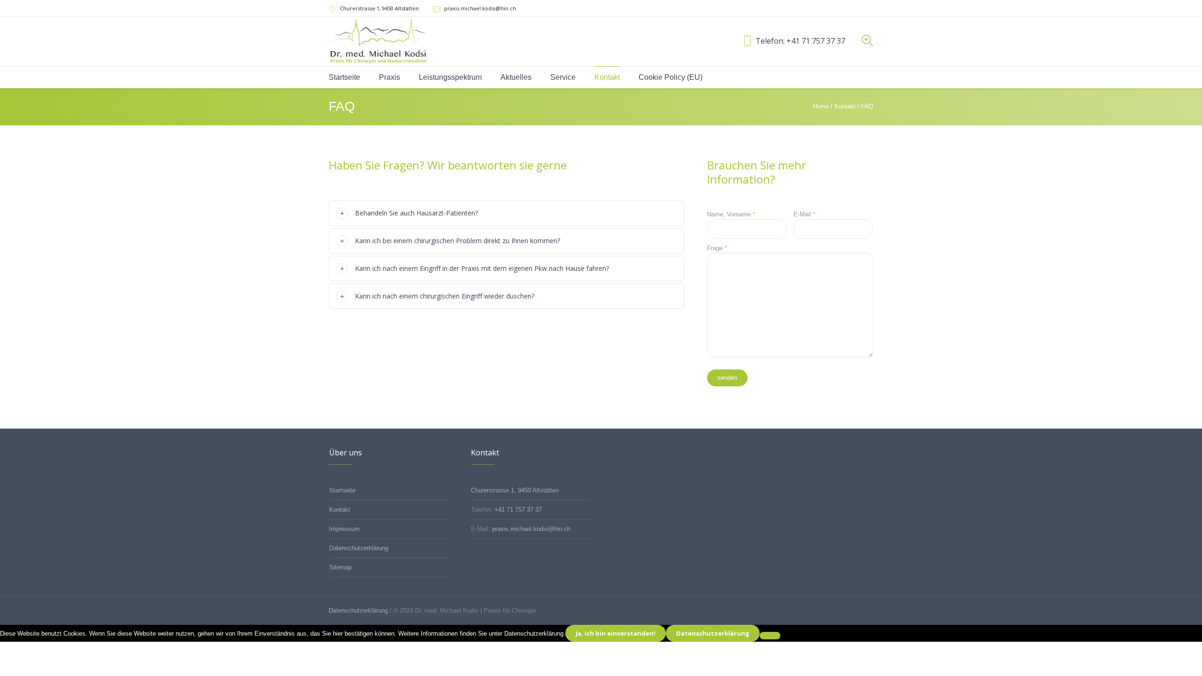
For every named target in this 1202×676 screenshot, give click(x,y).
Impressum (344, 528)
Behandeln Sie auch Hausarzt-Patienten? (416, 212)
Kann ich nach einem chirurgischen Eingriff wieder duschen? (444, 296)
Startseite (342, 490)
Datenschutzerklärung (358, 548)
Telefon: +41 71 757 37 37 (800, 41)
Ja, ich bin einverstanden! (615, 633)
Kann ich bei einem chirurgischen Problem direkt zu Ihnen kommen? (457, 240)
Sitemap (340, 567)
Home (821, 106)
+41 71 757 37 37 (518, 509)
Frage (717, 248)
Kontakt (844, 106)
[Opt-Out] (770, 635)
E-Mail (804, 214)
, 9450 (379, 8)
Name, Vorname (731, 214)
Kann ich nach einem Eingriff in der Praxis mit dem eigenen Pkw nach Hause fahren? (482, 268)
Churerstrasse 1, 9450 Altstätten (515, 490)
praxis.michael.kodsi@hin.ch (480, 8)
